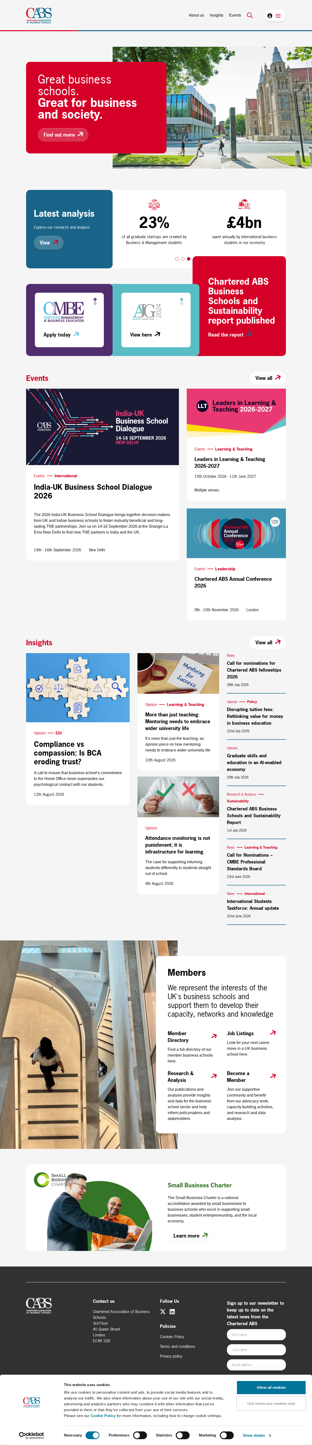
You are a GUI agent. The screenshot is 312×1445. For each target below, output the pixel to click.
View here (141, 334)
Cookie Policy (103, 1416)
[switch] (140, 1435)
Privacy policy (171, 1356)
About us (196, 15)
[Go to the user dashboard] (269, 15)
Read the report (226, 334)
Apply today (57, 334)
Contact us (104, 1301)
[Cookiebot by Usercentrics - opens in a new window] (31, 1435)
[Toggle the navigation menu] (278, 15)
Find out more (59, 134)
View (45, 242)
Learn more (186, 1235)
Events (235, 15)
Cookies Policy (172, 1336)
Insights (216, 15)
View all (263, 378)
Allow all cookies (271, 1387)
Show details (254, 1435)
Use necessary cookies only (271, 1403)
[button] (177, 259)
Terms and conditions (177, 1346)
